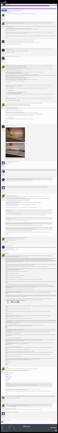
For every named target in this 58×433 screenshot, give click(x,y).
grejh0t (6, 415)
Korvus (2, 60)
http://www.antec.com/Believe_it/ (9, 372)
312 (4, 401)
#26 (56, 101)
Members (9, 4)
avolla (2, 17)
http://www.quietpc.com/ (8, 374)
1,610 (4, 130)
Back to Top (2, 429)
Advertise (2, 428)
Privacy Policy (56, 432)
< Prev (3, 12)
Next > (10, 12)
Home (1, 4)
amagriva (2, 399)
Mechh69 (2, 173)
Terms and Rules (53, 432)
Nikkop (8, 11)
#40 (56, 415)
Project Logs (5, 11)
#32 (56, 189)
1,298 (4, 175)
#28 (56, 159)
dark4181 (2, 249)
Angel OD (2, 52)
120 (4, 19)
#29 (56, 164)
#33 (56, 235)
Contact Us (52, 424)
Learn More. (24, 8)
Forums (4, 4)
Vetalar (6, 164)
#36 (56, 365)
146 (4, 27)
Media (6, 4)
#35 (56, 250)
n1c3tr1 (6, 189)
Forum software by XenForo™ (5, 432)
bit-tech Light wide (2, 424)
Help (53, 424)
